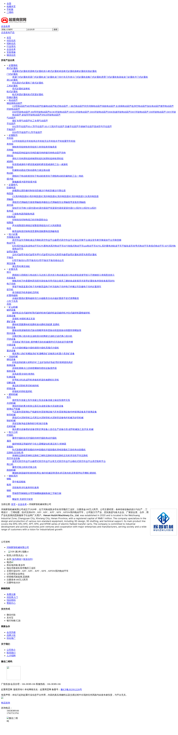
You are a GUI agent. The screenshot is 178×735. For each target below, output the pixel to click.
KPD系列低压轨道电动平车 (25, 246)
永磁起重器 (17, 298)
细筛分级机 (40, 348)
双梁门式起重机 (35, 77)
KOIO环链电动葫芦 (59, 112)
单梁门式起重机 (20, 77)
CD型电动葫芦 (19, 106)
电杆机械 (67, 417)
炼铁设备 (11, 371)
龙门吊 (58, 77)
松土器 (37, 444)
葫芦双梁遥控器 (53, 208)
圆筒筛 (71, 330)
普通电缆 (36, 231)
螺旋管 (15, 499)
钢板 (9, 479)
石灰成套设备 (43, 406)
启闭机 (35, 292)
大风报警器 (55, 225)
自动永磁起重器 (55, 298)
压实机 (66, 455)
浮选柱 (40, 342)
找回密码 (11, 600)
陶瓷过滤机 (49, 336)
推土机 (10, 464)
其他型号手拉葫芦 (103, 126)
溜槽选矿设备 (45, 353)
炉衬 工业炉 (38, 362)
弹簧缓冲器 (31, 182)
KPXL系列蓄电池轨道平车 (109, 246)
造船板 (22, 481)
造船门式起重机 (93, 77)
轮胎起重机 (91, 71)
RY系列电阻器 (76, 196)
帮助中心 (11, 603)
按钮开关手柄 (19, 208)
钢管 (9, 496)
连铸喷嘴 (32, 368)
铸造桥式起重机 (67, 71)
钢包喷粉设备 (43, 368)
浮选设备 (11, 339)
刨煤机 (22, 318)
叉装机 (71, 449)
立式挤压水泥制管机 (40, 417)
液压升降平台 (81, 240)
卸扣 (112, 281)
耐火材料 (27, 362)
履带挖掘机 (17, 438)
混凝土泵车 (26, 400)
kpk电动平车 (90, 246)
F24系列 (92, 208)
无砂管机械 (77, 417)
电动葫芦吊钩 (59, 153)
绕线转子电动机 (20, 176)
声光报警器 (17, 225)
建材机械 (13, 394)
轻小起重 (13, 234)
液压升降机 (35, 240)
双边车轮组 (27, 141)
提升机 (10, 289)
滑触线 (10, 199)
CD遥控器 (30, 208)
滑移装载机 (62, 449)
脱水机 (40, 336)
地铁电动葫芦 (109, 106)
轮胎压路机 (57, 455)
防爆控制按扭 (30, 190)
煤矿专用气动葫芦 (21, 120)
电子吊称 (11, 284)
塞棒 (21, 368)
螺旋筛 (78, 330)
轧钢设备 (11, 377)
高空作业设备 (13, 458)
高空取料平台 (99, 461)
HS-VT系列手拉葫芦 (54, 126)
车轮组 (10, 138)
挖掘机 (10, 435)
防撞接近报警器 (31, 225)
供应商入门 (12, 597)
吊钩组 (10, 150)
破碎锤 (15, 444)
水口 (25, 368)
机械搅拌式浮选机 (53, 342)
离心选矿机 (22, 353)
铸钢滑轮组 (35, 158)
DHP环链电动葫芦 (21, 112)
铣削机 (35, 385)
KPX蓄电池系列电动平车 (51, 246)
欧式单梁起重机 (20, 94)
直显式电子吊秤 (31, 286)
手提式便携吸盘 (71, 298)
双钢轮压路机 (32, 455)
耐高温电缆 (17, 231)
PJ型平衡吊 (17, 260)
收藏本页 (11, 6)
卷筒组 (10, 144)
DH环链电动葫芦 (157, 112)
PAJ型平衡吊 (29, 260)
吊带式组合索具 (55, 281)
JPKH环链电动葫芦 (51, 115)
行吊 (63, 77)
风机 (21, 406)
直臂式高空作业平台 (22, 461)
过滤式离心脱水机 (63, 336)
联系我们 (11, 653)
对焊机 (22, 391)
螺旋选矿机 (33, 353)
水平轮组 (59, 141)
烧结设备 (11, 359)
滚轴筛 (24, 330)
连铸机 (15, 368)
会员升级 (11, 632)
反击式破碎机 (25, 313)
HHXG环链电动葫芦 (79, 112)
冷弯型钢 (32, 493)
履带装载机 (28, 449)
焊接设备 (11, 388)
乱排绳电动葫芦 (123, 106)
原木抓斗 (52, 275)
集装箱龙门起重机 (126, 77)
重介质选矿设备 (67, 353)
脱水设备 (11, 333)
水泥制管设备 (56, 417)
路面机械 (11, 470)
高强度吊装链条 (40, 281)
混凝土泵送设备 (40, 400)
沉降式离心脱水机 (21, 336)
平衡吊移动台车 (56, 260)
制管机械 (11, 415)
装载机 (10, 447)
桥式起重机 (12, 68)
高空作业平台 (48, 240)
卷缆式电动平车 (156, 246)
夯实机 (73, 455)
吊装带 (84, 281)
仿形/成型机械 (70, 429)
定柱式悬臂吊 (56, 254)
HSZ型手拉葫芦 (20, 126)
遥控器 (10, 205)
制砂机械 (11, 420)
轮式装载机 (17, 449)
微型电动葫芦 (167, 106)
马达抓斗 (43, 275)
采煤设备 (11, 316)
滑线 (14, 202)
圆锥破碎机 (84, 313)
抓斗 (9, 272)
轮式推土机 (31, 467)
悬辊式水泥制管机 (21, 417)
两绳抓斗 (16, 275)
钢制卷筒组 (17, 147)
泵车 (9, 397)
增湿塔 (15, 406)
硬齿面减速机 (48, 164)
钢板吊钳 (16, 281)
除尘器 (33, 406)
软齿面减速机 (19, 164)
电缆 (9, 228)
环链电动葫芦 (13, 109)
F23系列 (84, 208)
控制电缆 (25, 219)
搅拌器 (53, 368)
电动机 (10, 173)
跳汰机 (55, 353)
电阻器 (10, 193)
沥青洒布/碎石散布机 (61, 473)
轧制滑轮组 (46, 158)
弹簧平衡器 (17, 286)
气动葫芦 (11, 118)
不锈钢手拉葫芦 (86, 126)
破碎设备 (11, 310)
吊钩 (9, 304)
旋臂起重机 (12, 251)
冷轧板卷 (25, 487)
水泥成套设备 (56, 406)
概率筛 (42, 330)
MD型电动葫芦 (34, 106)
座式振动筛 (33, 330)
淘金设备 (25, 423)
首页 (13, 504)
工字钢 (53, 493)
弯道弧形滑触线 (78, 202)
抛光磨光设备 (19, 429)
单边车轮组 (38, 141)
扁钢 (43, 493)
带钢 (14, 493)
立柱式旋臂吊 (19, 254)
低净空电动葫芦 (139, 106)
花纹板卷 (16, 487)
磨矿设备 (11, 321)
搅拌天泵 (65, 400)
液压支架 (30, 318)
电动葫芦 (13, 100)
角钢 (48, 493)
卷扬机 (29, 292)
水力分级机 (17, 348)
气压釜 (15, 412)
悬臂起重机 (91, 254)
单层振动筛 (51, 330)
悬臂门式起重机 (109, 77)
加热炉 (47, 362)
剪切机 (29, 385)
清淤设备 (16, 423)
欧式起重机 (12, 91)
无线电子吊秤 (59, 286)
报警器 (10, 222)
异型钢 (20, 493)
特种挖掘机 (40, 438)
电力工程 (13, 432)
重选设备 (11, 350)
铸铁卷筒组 (28, 147)
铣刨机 (33, 473)
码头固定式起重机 (21, 83)
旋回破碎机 (60, 313)
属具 (9, 441)
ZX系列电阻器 (19, 196)
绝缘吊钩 (47, 153)
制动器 (10, 167)
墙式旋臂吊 (31, 254)
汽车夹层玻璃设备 (61, 412)
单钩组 (15, 153)
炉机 (14, 362)
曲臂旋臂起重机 (71, 254)
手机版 (10, 9)
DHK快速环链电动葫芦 (119, 112)
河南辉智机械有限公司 (18, 547)
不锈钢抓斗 (95, 275)
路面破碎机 (24, 473)
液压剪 (22, 444)
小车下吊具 (12, 301)
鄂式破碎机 (37, 313)
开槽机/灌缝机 (89, 473)
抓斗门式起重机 (78, 77)
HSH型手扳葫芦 (20, 132)
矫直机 (42, 380)
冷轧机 (22, 380)
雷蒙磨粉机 (24, 324)
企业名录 (5, 26)
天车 (68, 77)
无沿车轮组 (49, 141)
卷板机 (35, 380)
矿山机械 (13, 307)
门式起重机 (12, 74)
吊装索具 (11, 278)
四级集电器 (28, 214)
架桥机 (26, 88)
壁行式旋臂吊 (43, 254)
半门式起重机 (141, 77)
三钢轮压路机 (45, 455)
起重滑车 (96, 286)
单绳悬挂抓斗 (108, 275)
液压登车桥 (93, 240)
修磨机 (49, 380)
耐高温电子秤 (45, 286)
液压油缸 (25, 266)
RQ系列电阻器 (33, 196)
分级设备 (11, 345)
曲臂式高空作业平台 (65, 240)
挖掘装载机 (51, 449)
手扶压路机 (82, 455)
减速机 (10, 161)
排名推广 (11, 638)
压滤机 (33, 336)
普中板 (15, 481)
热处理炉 (55, 362)
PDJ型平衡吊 (42, 260)
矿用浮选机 (25, 342)
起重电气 (13, 185)
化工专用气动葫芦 (39, 120)
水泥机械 (11, 403)
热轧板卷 (34, 487)
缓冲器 (10, 179)
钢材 (9, 490)
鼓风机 (20, 362)
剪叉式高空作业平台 (62, 461)
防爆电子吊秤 (85, 286)
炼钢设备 (11, 365)
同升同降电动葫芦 (93, 106)
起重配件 (13, 135)
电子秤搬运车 (72, 286)
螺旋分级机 (28, 348)
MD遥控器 (40, 208)
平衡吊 (10, 257)
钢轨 (25, 493)
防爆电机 (67, 176)
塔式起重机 (17, 88)
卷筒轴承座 (51, 147)
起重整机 (13, 65)
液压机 (15, 385)
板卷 (9, 484)
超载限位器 (17, 190)
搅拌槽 (34, 342)
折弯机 (15, 380)
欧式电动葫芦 (61, 106)
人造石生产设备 (55, 429)
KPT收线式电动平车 (74, 246)
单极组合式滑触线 (50, 202)
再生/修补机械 (44, 473)
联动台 (44, 219)
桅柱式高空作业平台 (82, 461)
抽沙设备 (43, 423)
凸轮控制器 (35, 219)
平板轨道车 (127, 246)
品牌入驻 (11, 635)
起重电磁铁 (12, 295)
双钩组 (22, 153)
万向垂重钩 (26, 281)
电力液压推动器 (42, 170)
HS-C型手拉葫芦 (36, 126)
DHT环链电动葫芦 (140, 112)
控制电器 (11, 217)
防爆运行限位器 (58, 190)
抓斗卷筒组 (40, 147)
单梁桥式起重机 (20, 71)
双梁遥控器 (66, 208)
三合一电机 (77, 176)
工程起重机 (12, 86)
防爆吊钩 (38, 153)
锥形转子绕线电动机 (53, 176)
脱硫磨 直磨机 (53, 324)
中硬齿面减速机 (33, 164)
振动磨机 (41, 324)
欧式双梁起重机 (35, 94)
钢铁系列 (13, 476)
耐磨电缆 (45, 231)
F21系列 (76, 208)
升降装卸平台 (105, 240)
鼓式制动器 (28, 170)
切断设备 (11, 383)
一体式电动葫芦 (76, 106)
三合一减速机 (61, 164)
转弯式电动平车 (141, 246)
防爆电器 (11, 187)
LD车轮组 (17, 141)
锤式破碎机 (49, 313)
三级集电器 (17, 214)
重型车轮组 (69, 141)
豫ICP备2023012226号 (71, 689)
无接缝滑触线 (34, 202)
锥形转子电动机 (35, 176)
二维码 (10, 12)
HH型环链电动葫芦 (40, 112)
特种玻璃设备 (76, 412)
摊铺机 (15, 473)
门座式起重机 (36, 83)
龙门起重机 (49, 77)
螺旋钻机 (45, 444)
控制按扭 (16, 219)
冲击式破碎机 (72, 313)
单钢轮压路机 (19, 455)
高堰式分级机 (52, 348)
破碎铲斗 (30, 444)
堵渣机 (31, 374)
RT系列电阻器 (48, 196)
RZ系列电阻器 (62, 196)
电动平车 (11, 243)
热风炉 (69, 362)
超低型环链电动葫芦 (32, 115)
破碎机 (15, 313)
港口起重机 (12, 80)
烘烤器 (63, 362)
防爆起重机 (12, 97)
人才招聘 (11, 655)
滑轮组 (10, 155)
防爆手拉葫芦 (71, 126)
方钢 (59, 493)
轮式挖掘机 (28, 438)
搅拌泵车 (16, 400)
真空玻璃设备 (90, 412)
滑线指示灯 (44, 225)
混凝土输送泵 (54, 400)
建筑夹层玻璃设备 (43, 412)
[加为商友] (17, 559)
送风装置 (16, 374)
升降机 (26, 240)
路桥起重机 (80, 71)
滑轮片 (15, 158)
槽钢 (39, 493)
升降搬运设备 (13, 237)
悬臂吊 (82, 254)
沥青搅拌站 (76, 473)
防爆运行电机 (43, 190)
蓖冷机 (26, 406)
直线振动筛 (62, 330)
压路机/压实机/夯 (15, 452)
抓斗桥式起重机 (51, 71)
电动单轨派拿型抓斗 (80, 275)
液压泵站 (16, 266)
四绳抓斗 (25, 275)
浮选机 (15, 342)
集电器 (10, 211)
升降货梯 (116, 240)
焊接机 (15, 391)
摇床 (14, 353)
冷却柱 (24, 374)
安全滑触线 (64, 202)
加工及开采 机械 (85, 429)
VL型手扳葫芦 (35, 132)
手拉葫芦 (11, 123)
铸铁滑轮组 (57, 158)
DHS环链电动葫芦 (99, 112)
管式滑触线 (22, 202)
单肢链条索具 (103, 281)
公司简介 (11, 650)
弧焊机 (29, 391)
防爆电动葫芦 (48, 106)
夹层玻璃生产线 (26, 412)
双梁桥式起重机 (35, 71)
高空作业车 (17, 240)
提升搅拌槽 (67, 342)
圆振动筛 (16, 330)
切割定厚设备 (41, 429)
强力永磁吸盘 (41, 298)
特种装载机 (40, 449)
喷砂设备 (30, 429)
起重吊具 (13, 269)
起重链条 (92, 281)
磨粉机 (15, 324)
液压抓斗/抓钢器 (58, 444)
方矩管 (29, 499)
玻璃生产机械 (13, 409)
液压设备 (11, 263)
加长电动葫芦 (153, 106)
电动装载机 (80, 449)
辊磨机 (33, 324)
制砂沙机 (34, 423)
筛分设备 (11, 327)
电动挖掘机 (51, 438)
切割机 (22, 385)
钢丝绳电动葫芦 (14, 103)
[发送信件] (28, 559)
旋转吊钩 (30, 153)
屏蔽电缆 (54, 231)
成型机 (29, 380)
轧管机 (55, 380)
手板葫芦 (11, 129)
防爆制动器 (17, 170)
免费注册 (11, 594)
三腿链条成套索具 (72, 281)
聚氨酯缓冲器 (19, 182)
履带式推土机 (19, 467)
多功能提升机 (19, 292)
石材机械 (11, 426)
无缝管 (22, 499)
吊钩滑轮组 (24, 158)
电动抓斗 (34, 275)
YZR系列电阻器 (91, 196)
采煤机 (15, 318)
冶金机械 (13, 356)
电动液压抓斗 (63, 275)
